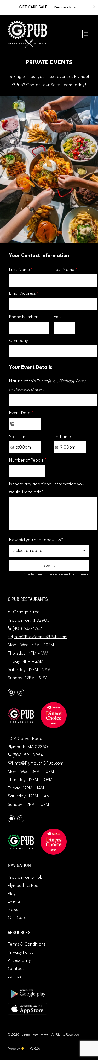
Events (14, 901)
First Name (21, 269)
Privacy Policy (21, 952)
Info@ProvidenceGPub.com (40, 637)
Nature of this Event (47, 385)
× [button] (94, 7)
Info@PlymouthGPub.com (38, 763)
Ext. (57, 317)
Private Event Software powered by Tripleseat (56, 574)
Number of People (28, 460)
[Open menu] (86, 34)
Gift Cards (18, 918)
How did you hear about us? (36, 540)
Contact (16, 968)
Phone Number (23, 317)
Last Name (65, 269)
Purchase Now (65, 7)
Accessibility (19, 960)
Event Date (21, 413)
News (13, 909)
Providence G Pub (25, 877)
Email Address (24, 293)
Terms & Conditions (26, 944)
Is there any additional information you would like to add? (46, 488)
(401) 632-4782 (27, 628)
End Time (62, 437)
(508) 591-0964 (28, 755)
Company (18, 341)
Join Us (14, 976)
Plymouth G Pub (23, 885)
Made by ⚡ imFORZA (24, 1048)
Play (12, 894)
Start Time (19, 437)
